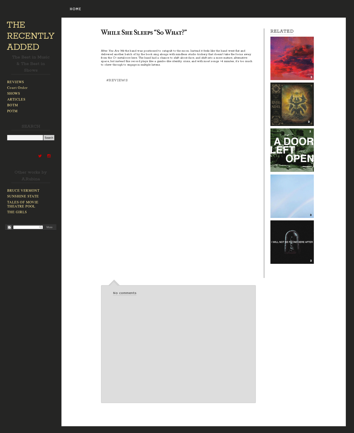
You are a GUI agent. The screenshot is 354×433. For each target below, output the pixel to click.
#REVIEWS (117, 80)
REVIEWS (15, 81)
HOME (75, 9)
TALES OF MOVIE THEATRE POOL (23, 204)
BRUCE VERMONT (23, 190)
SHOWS (13, 93)
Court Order (17, 87)
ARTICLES (16, 99)
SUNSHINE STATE (23, 196)
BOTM (12, 105)
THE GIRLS (17, 212)
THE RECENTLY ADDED (30, 36)
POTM (12, 111)
